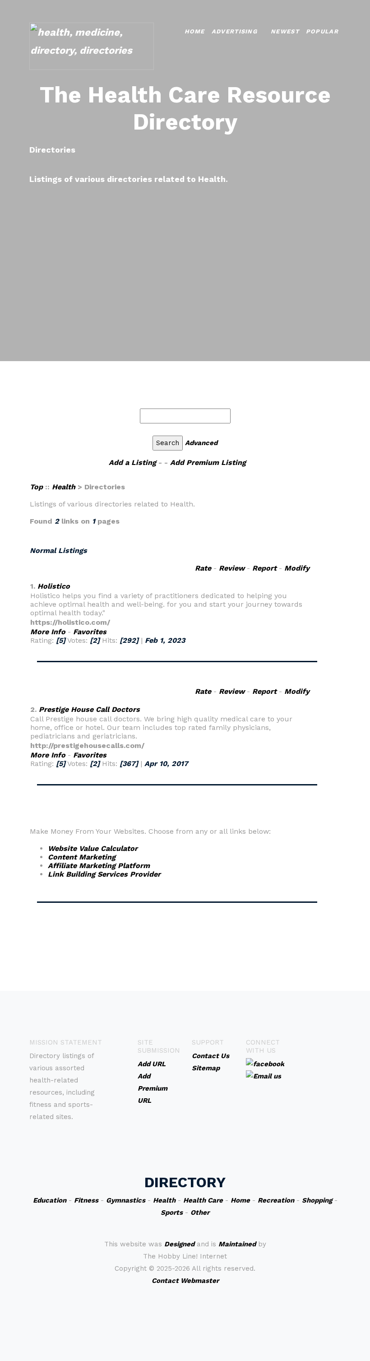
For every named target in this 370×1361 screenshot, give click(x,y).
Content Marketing (82, 857)
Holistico (53, 586)
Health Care (203, 1200)
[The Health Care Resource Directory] (91, 45)
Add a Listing (132, 462)
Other (199, 1212)
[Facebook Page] (265, 1063)
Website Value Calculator (93, 848)
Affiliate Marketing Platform (99, 865)
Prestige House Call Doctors (89, 709)
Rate (203, 568)
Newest (285, 31)
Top (37, 487)
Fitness (86, 1200)
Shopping (317, 1200)
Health (63, 487)
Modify (297, 568)
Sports (172, 1212)
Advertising (234, 31)
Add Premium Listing (208, 462)
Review (232, 568)
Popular (322, 31)
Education (49, 1200)
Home (195, 31)
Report (264, 568)
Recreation (276, 1200)
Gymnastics (125, 1200)
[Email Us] (263, 1076)
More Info (47, 631)
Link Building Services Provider (104, 874)
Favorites (89, 631)
